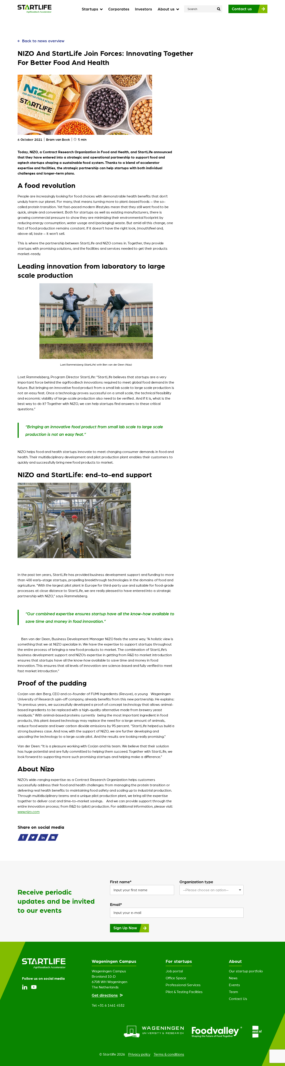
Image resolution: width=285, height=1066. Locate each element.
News (233, 978)
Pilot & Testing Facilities (184, 992)
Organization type (196, 881)
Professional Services (183, 985)
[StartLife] (34, 9)
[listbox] (211, 890)
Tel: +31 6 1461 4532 (108, 1005)
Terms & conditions (169, 1054)
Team (233, 992)
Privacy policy (139, 1054)
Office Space (176, 978)
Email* (116, 904)
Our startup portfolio (246, 971)
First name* (121, 881)
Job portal (174, 971)
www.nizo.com (29, 811)
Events (234, 985)
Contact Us (238, 998)
